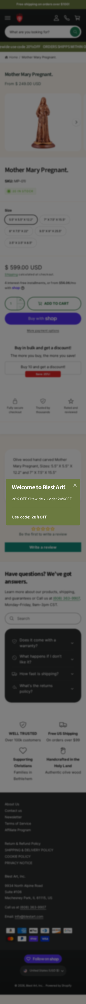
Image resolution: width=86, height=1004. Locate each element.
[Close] (75, 485)
